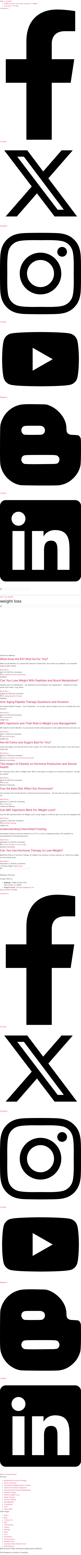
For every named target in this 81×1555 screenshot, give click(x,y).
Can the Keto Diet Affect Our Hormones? (26, 788)
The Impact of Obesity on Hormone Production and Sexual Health (38, 765)
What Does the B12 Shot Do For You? (24, 659)
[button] (40, 595)
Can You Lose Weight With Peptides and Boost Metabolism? (39, 680)
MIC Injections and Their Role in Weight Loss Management (38, 723)
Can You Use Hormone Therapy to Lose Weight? (31, 850)
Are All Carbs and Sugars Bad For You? (25, 742)
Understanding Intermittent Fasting (23, 829)
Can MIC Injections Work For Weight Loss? (28, 810)
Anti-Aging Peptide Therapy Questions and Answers (34, 702)
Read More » (4, 670)
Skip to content (6, 1)
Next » (20, 866)
